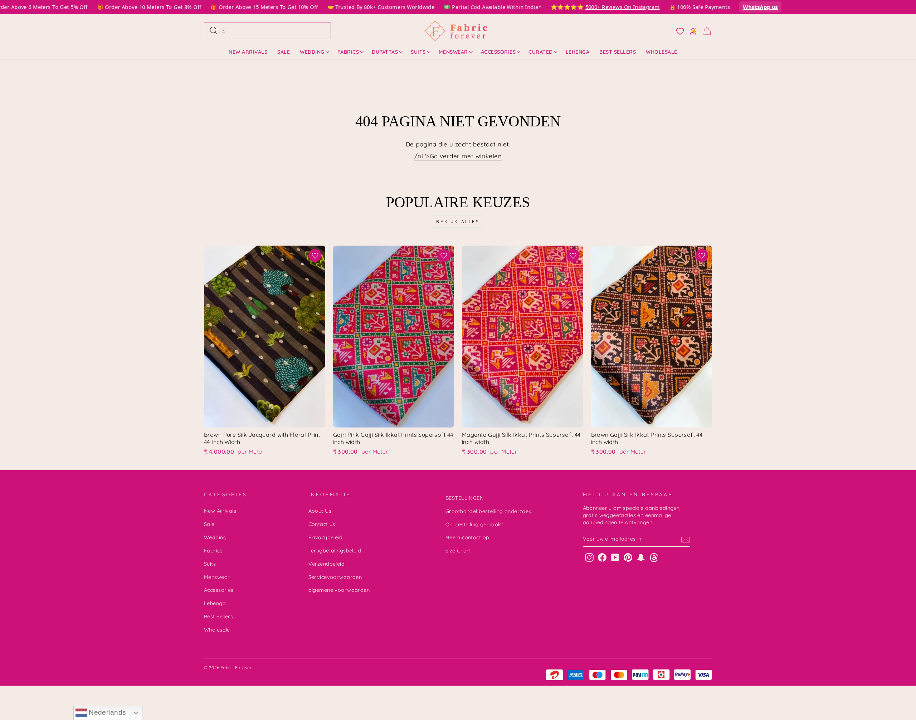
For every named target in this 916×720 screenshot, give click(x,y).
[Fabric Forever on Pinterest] (628, 557)
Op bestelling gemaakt (474, 524)
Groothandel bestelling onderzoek (488, 511)
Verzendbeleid (326, 564)
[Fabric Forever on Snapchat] (641, 557)
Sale (283, 52)
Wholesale (661, 52)
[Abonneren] (685, 539)
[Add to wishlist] (315, 255)
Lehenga (578, 52)
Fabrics (348, 52)
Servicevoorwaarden (335, 577)
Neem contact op (467, 537)
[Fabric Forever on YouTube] (615, 557)
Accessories (498, 52)
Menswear (453, 52)
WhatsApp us (750, 7)
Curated (540, 52)
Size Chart (458, 550)
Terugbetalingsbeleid (334, 550)
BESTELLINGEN (464, 498)
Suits (418, 52)
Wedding (312, 52)
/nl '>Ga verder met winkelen (458, 156)
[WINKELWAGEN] (705, 30)
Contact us (321, 524)
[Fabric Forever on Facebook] (602, 557)
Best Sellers (617, 52)
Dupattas (385, 52)
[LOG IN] (677, 31)
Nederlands (106, 712)
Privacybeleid (325, 537)
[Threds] (653, 557)
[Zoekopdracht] (214, 31)
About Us (319, 511)
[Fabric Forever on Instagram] (589, 557)
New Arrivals (248, 52)
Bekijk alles (457, 221)
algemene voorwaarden (339, 590)
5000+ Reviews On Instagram (612, 7)
